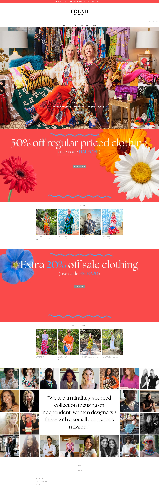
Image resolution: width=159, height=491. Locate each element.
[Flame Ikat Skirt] (46, 342)
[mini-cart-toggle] (157, 21)
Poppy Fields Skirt (107, 238)
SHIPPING (79, 469)
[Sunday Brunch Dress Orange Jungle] (46, 222)
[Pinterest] (153, 21)
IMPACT (81, 25)
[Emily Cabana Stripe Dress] (68, 222)
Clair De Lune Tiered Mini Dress (89, 358)
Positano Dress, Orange (65, 358)
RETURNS (79, 467)
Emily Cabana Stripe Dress (65, 238)
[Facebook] (149, 21)
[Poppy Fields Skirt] (112, 222)
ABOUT (75, 25)
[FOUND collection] (79, 12)
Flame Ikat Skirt (40, 358)
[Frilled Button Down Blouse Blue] (90, 222)
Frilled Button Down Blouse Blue (90, 238)
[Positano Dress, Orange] (68, 342)
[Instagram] (151, 21)
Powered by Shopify (40, 484)
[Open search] (2, 21)
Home (63, 25)
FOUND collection (40, 236)
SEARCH (95, 25)
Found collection (106, 356)
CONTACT (79, 470)
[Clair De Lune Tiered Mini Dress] (90, 342)
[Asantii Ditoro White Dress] (112, 342)
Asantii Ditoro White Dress (110, 358)
